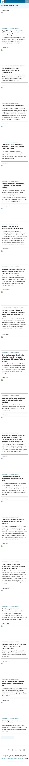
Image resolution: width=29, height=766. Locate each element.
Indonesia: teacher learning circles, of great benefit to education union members (14, 394)
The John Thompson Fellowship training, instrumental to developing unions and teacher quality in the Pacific (14, 310)
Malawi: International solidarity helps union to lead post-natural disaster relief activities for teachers (14, 267)
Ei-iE (2, 1)
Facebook (5, 750)
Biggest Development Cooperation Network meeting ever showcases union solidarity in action (14, 27)
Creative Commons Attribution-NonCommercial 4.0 (12, 758)
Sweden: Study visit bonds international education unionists (14, 225)
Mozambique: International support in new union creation (14, 716)
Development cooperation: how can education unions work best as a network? (14, 519)
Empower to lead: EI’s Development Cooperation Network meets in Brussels (14, 182)
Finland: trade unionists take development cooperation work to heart (14, 475)
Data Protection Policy (17, 761)
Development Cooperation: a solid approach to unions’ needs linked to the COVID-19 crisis (14, 141)
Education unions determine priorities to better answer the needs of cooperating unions (14, 640)
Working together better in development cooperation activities (14, 604)
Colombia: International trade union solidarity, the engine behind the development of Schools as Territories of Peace (14, 354)
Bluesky (20, 750)
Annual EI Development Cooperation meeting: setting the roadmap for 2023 (14, 678)
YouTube (13, 750)
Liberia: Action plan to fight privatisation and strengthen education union (14, 64)
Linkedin (24, 750)
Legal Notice (9, 761)
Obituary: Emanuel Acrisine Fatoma (14, 102)
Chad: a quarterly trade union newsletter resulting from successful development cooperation (14, 563)
